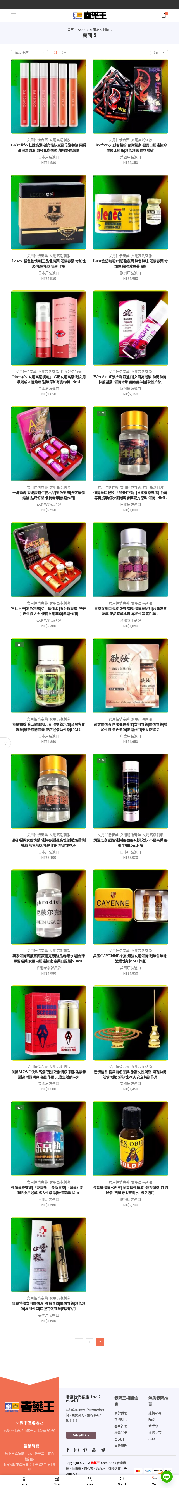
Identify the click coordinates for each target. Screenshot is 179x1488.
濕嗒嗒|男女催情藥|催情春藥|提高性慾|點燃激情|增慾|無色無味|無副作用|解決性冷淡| (49, 842)
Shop (81, 30)
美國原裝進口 (130, 157)
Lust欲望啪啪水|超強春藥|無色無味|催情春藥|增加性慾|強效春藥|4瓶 (130, 263)
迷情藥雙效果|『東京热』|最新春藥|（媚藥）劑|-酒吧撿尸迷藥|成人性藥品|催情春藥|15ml (48, 1190)
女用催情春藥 (37, 140)
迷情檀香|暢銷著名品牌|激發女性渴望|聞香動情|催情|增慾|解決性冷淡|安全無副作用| (130, 1074)
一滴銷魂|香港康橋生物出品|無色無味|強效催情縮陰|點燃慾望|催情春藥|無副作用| (48, 495)
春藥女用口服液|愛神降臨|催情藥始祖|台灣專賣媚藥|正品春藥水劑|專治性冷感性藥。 (130, 611)
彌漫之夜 (114, 1468)
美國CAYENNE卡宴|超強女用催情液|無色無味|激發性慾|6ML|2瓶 (130, 958)
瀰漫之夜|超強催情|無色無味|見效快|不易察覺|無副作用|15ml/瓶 (130, 842)
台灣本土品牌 (130, 621)
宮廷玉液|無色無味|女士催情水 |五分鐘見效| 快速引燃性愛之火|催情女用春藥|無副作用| (48, 611)
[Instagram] (76, 1450)
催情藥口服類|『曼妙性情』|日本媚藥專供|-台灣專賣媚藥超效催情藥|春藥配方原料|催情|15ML (130, 495)
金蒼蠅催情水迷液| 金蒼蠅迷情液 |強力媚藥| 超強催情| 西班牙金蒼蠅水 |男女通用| (130, 1190)
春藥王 (95, 1463)
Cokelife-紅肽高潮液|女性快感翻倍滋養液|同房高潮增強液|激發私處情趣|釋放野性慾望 (48, 148)
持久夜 (88, 1468)
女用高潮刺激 (99, 30)
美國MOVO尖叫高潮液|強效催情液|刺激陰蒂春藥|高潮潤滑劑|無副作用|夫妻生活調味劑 (49, 1074)
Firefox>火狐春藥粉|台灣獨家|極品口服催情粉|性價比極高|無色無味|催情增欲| (130, 148)
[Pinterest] (85, 1450)
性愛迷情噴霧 (71, 372)
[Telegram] (103, 1450)
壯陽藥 (76, 1468)
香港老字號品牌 (48, 505)
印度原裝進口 (130, 736)
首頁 (70, 30)
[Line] (167, 1477)
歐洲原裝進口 (130, 273)
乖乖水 (100, 1468)
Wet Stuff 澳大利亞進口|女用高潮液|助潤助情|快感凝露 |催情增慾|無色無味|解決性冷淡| (130, 379)
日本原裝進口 (48, 157)
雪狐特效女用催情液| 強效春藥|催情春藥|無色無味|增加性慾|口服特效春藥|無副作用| (48, 1306)
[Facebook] (68, 1450)
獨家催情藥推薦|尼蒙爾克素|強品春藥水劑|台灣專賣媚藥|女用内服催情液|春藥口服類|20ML (48, 958)
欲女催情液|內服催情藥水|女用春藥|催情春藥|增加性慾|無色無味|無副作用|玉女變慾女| (130, 727)
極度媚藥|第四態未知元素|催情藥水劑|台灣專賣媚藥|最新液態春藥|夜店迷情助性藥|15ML (48, 727)
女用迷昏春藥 (130, 487)
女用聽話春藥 (130, 835)
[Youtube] (94, 1450)
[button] (81, 1435)
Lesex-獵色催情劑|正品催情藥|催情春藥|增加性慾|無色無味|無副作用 (49, 263)
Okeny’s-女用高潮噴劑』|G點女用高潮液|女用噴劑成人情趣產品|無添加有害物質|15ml (48, 379)
